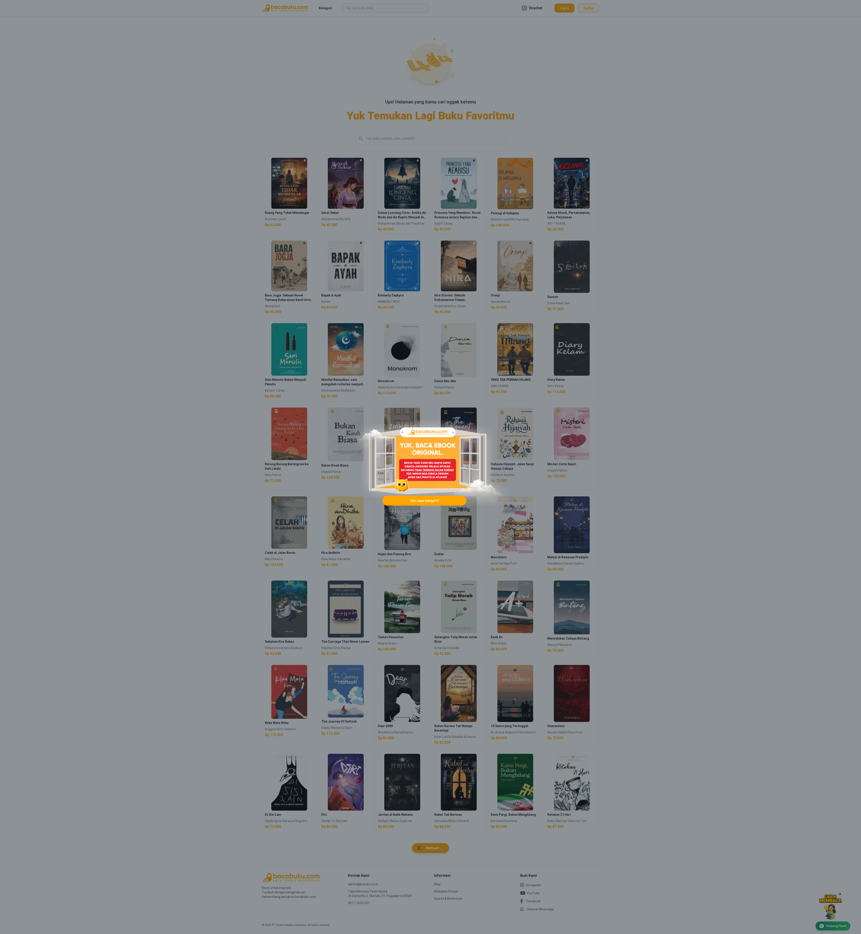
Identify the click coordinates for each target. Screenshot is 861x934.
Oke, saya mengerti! (424, 500)
